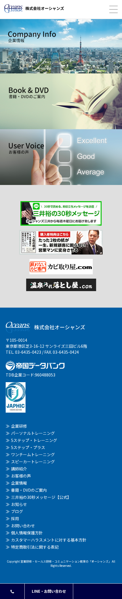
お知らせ (19, 504)
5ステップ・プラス (28, 447)
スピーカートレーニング (33, 461)
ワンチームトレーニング (33, 454)
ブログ (17, 511)
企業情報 (19, 483)
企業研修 (19, 426)
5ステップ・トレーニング (34, 440)
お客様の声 (21, 476)
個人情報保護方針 (27, 533)
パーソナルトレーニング (33, 433)
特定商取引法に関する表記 (35, 547)
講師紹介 (19, 469)
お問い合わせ (23, 525)
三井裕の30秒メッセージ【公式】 (41, 497)
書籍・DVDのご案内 (29, 490)
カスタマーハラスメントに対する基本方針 (49, 540)
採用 (15, 518)
